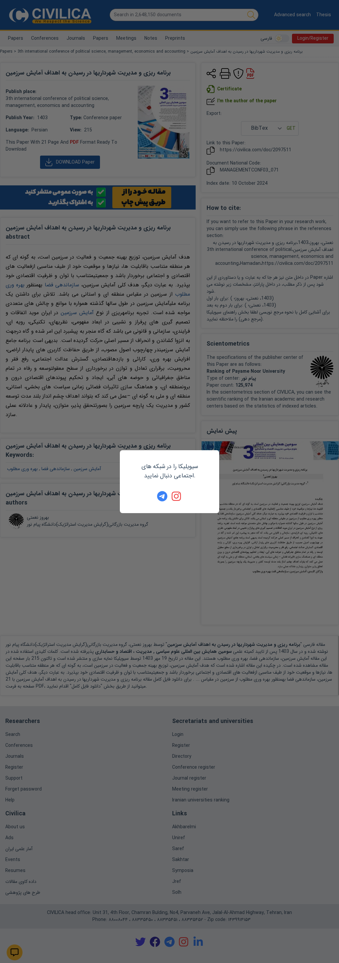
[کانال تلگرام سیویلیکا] (162, 496)
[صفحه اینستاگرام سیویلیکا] (176, 496)
